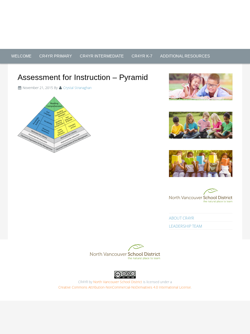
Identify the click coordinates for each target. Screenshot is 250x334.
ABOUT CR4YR (181, 218)
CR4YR (125, 15)
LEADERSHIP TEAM (185, 226)
